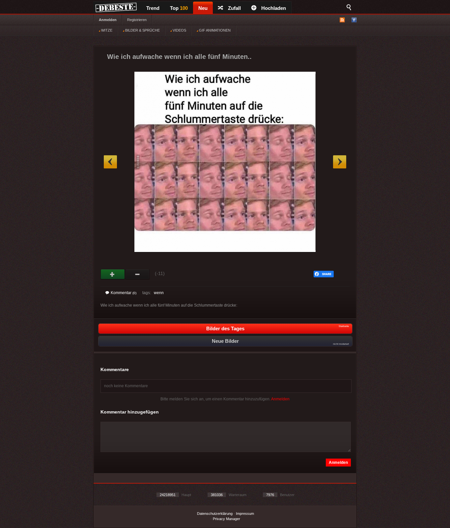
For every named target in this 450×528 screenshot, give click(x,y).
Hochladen (273, 8)
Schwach (137, 274)
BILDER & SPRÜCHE (142, 30)
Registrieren (137, 20)
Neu (203, 8)
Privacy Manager (226, 519)
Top (179, 8)
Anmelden (108, 20)
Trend (152, 8)
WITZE (106, 30)
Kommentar (123, 292)
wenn (159, 292)
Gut (112, 274)
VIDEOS (179, 30)
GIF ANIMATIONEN (214, 30)
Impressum (245, 513)
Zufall (234, 8)
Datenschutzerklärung (215, 513)
